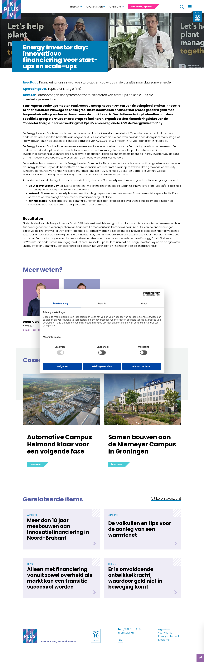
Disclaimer (164, 639)
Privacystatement (168, 636)
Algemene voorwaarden (166, 631)
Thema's (75, 6)
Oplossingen (94, 6)
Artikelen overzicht (166, 499)
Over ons (115, 6)
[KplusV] (11, 10)
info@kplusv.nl (126, 632)
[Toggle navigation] (190, 6)
